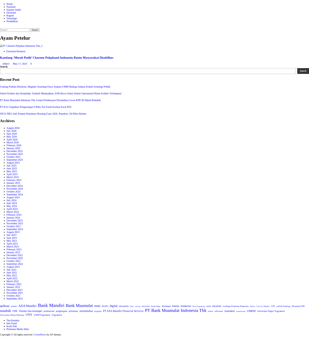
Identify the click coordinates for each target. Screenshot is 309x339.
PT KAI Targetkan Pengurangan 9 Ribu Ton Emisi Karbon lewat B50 (35, 107)
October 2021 (13, 295)
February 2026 (13, 145)
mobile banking (283, 306)
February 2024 (13, 214)
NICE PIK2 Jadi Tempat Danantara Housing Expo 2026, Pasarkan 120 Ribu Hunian (43, 113)
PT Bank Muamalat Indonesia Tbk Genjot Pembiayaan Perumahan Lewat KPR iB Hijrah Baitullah (50, 100)
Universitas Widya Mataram (12, 315)
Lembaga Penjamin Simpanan (236, 306)
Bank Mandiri (51, 305)
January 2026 (13, 148)
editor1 (6, 63)
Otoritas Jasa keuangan (30, 311)
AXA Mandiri (28, 306)
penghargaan (61, 311)
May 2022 (11, 275)
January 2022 (13, 287)
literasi (252, 306)
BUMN (105, 306)
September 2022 (14, 264)
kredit (208, 306)
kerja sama (155, 306)
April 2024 (12, 209)
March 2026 (12, 142)
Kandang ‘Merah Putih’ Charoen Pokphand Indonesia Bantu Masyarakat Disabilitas (56, 57)
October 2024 (13, 191)
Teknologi (11, 18)
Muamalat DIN (298, 306)
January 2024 (13, 217)
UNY (29, 314)
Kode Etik (11, 326)
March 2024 (12, 211)
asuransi (14, 306)
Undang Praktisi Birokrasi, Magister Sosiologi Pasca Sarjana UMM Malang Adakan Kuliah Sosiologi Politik (56, 86)
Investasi (146, 306)
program (98, 311)
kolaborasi (186, 306)
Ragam (10, 15)
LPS (273, 306)
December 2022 (14, 255)
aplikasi (4, 306)
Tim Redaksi (12, 320)
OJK (14, 310)
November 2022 (14, 258)
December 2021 (14, 290)
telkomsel (219, 311)
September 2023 (14, 229)
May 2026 (11, 136)
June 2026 (11, 133)
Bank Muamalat (79, 305)
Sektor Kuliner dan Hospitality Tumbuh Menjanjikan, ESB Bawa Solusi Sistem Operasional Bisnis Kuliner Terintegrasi (60, 93)
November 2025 (14, 154)
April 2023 (12, 243)
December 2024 (14, 185)
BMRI (97, 306)
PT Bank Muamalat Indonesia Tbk (175, 310)
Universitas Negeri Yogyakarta (271, 311)
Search (4, 66)
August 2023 (13, 232)
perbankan (73, 311)
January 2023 (13, 252)
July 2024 (11, 200)
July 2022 (11, 269)
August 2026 (13, 128)
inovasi (137, 306)
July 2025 (11, 165)
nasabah (5, 311)
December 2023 (14, 220)
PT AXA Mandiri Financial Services (123, 310)
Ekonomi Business (15, 51)
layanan (216, 306)
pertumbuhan (86, 311)
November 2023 (14, 223)
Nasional (10, 6)
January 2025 (13, 183)
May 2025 (11, 171)
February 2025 (13, 180)
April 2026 (12, 139)
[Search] (1, 26)
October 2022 (13, 261)
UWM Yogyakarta (42, 315)
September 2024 (14, 194)
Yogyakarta (57, 315)
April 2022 (12, 278)
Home (9, 4)
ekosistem (124, 306)
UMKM (251, 310)
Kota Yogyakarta (198, 306)
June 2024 (11, 203)
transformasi (240, 311)
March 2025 (12, 177)
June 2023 (11, 237)
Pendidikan (12, 21)
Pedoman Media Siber (17, 329)
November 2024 (14, 188)
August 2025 (13, 162)
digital (113, 306)
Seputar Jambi (13, 9)
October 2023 (13, 226)
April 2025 (12, 174)
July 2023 (11, 235)
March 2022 (12, 281)
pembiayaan (49, 311)
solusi (210, 311)
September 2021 (14, 298)
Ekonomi (11, 12)
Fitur (132, 306)
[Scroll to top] (1, 337)
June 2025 (11, 168)
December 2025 (14, 151)
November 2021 (14, 292)
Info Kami (11, 323)
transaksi (230, 310)
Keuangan (166, 306)
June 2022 (11, 272)
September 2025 (14, 159)
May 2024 (11, 206)
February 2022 (13, 284)
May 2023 (11, 240)
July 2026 (11, 130)
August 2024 (13, 197)
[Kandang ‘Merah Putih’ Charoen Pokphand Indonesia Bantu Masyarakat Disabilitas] (21, 46)
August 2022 (13, 266)
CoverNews (40, 334)
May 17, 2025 (20, 63)
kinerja (175, 306)
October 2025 (13, 157)
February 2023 (13, 249)
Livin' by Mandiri (263, 306)
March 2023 (12, 246)
